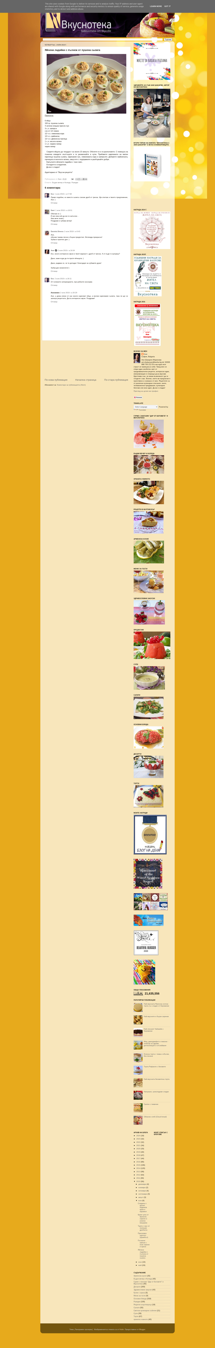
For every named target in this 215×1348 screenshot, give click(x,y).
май (140, 1265)
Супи (136, 1313)
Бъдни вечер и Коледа (61, 182)
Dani (53, 210)
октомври (142, 1191)
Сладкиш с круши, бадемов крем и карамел (142, 1207)
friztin (122, 1329)
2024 (138, 1136)
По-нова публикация (56, 380)
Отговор (54, 203)
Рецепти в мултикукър (143, 1305)
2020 (138, 1149)
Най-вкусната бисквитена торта (156, 1079)
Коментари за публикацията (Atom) (71, 385)
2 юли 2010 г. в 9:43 (72, 231)
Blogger (142, 1329)
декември (142, 1184)
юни (140, 1262)
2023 (138, 1139)
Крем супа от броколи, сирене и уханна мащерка (143, 1219)
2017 (138, 1158)
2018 (138, 1155)
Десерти (137, 1287)
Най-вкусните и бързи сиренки (156, 1016)
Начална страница (85, 380)
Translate (142, 410)
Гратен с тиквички (151, 1104)
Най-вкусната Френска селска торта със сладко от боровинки (156, 1005)
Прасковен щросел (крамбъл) (143, 1235)
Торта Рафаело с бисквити (155, 1067)
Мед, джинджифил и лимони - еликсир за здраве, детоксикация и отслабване (156, 1043)
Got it (167, 6)
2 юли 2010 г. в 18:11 (63, 279)
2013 (138, 1172)
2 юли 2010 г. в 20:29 (68, 293)
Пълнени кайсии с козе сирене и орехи (144, 1244)
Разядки (75, 182)
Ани (52, 250)
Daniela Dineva (57, 231)
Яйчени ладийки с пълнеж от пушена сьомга (143, 1254)
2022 (138, 1142)
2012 (138, 1175)
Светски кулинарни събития (145, 1311)
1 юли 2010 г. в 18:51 (63, 210)
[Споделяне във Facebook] (83, 179)
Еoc (52, 194)
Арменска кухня (140, 1276)
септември (143, 1194)
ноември (142, 1187)
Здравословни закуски (143, 1290)
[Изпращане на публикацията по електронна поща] (72, 179)
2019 (138, 1152)
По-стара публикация (116, 380)
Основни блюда (140, 1299)
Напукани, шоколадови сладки (156, 1092)
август (141, 1197)
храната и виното (141, 1319)
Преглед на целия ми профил (146, 391)
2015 (138, 1165)
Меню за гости (139, 1296)
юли (140, 1201)
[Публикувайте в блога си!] (79, 179)
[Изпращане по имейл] (76, 179)
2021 (138, 1145)
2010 (138, 1181)
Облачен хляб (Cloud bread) (155, 1117)
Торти (136, 1316)
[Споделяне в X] (81, 179)
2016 (138, 1162)
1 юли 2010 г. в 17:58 (63, 194)
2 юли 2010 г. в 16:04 (66, 250)
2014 (138, 1168)
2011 (138, 1178)
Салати (137, 1308)
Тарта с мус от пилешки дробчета (144, 1228)
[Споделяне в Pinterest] (86, 179)
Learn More (156, 6)
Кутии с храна (139, 1293)
